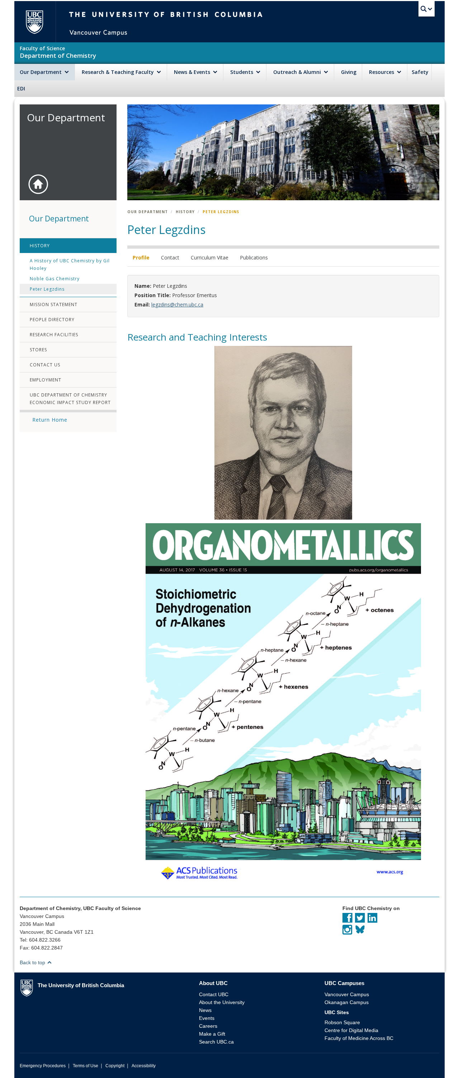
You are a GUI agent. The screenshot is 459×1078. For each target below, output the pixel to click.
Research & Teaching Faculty (118, 72)
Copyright (114, 1065)
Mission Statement (53, 304)
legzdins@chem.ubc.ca (177, 304)
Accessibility (144, 1065)
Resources (382, 72)
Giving (348, 72)
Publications (254, 257)
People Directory (52, 320)
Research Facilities (54, 335)
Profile (141, 257)
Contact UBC (213, 994)
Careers (208, 1026)
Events (206, 1018)
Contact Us (45, 365)
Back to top (33, 962)
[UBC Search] (426, 9)
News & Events (193, 72)
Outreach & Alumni (297, 72)
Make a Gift (212, 1034)
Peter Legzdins (47, 289)
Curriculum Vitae (209, 257)
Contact (170, 257)
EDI (21, 88)
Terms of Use (85, 1065)
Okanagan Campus (347, 1002)
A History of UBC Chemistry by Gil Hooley (70, 264)
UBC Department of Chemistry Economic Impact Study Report (70, 399)
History (40, 246)
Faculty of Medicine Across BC (359, 1038)
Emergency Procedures (43, 1065)
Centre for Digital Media (351, 1030)
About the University (222, 1002)
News (205, 1010)
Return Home (49, 419)
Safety (420, 72)
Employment (45, 380)
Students (242, 72)
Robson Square (342, 1022)
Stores (38, 350)
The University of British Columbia (34, 21)
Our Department (41, 72)
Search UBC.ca (216, 1042)
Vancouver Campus (347, 994)
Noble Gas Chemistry (55, 279)
